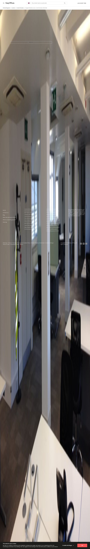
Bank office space (28, 212)
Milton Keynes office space (30, 227)
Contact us (5, 212)
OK (82, 545)
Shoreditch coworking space (52, 218)
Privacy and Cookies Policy (23, 243)
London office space (29, 209)
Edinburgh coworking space (52, 212)
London (13, 8)
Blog (4, 215)
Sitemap (5, 222)
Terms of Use (6, 244)
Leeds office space (29, 225)
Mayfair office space (29, 211)
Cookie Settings (49, 243)
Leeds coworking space (51, 216)
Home (4, 210)
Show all (31, 42)
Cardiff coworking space (51, 229)
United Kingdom (6, 8)
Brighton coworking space (52, 221)
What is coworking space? (9, 219)
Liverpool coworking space (52, 223)
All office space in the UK (30, 229)
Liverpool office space (29, 214)
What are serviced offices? (9, 217)
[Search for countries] (29, 3)
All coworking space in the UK (52, 231)
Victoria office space (29, 216)
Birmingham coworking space (53, 220)
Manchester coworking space (52, 211)
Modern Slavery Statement (37, 243)
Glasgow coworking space (52, 214)
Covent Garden (20, 8)
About (21, 244)
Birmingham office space (30, 223)
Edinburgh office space (30, 221)
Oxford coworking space (51, 225)
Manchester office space (30, 220)
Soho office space (28, 218)
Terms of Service (12, 243)
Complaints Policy (14, 244)
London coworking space (51, 209)
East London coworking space (52, 227)
